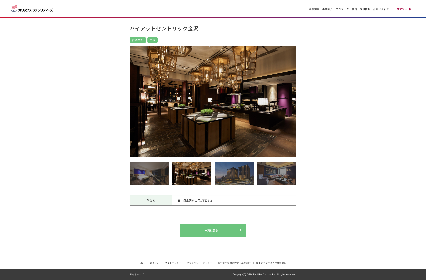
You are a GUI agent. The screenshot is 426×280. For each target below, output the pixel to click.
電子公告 (154, 263)
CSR (142, 263)
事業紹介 (327, 9)
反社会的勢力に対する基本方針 (234, 263)
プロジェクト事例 (346, 9)
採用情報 (365, 9)
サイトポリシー (173, 263)
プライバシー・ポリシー (199, 263)
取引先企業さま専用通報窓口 (271, 263)
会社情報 (314, 9)
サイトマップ (137, 274)
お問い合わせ (381, 9)
